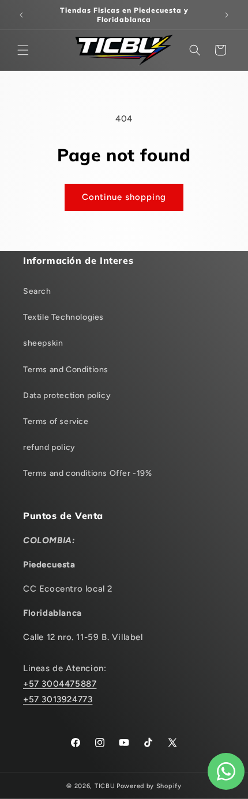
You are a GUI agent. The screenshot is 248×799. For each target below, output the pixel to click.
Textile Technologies (63, 317)
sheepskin (43, 343)
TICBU (105, 786)
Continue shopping (124, 197)
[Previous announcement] (21, 15)
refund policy (49, 447)
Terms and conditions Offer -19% (87, 473)
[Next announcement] (226, 15)
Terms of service (56, 421)
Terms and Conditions (65, 369)
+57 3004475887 (59, 684)
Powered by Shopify (149, 786)
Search (37, 291)
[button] (23, 50)
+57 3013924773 (57, 699)
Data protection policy (67, 395)
